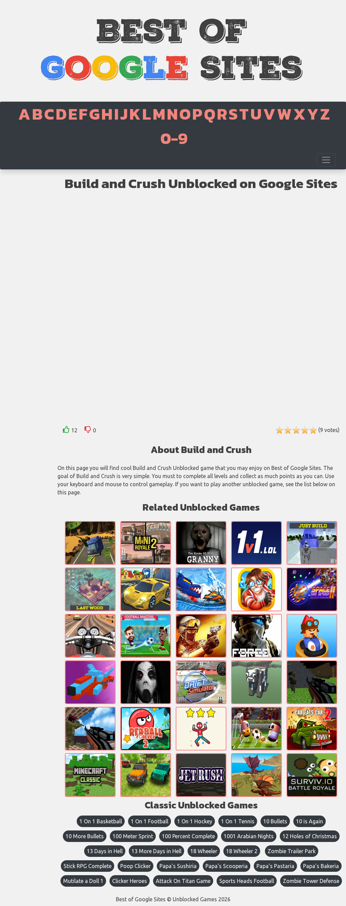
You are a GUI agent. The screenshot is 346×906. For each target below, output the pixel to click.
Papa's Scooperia (226, 866)
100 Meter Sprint (133, 836)
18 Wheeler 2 (241, 851)
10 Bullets (275, 821)
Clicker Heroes (129, 881)
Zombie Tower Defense (311, 881)
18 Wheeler (203, 851)
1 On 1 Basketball (100, 821)
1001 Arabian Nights (249, 836)
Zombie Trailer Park (292, 851)
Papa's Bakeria (321, 866)
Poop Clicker (135, 866)
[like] (66, 431)
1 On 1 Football (149, 821)
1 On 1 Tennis (237, 821)
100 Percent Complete (188, 836)
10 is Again (309, 821)
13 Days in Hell (105, 851)
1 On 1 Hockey (194, 821)
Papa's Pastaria (275, 866)
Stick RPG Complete (88, 866)
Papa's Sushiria (178, 866)
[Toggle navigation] (326, 160)
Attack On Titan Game (183, 881)
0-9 (174, 138)
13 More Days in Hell (156, 851)
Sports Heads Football (246, 881)
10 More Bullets (85, 836)
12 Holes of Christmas (309, 836)
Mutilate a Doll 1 (83, 881)
